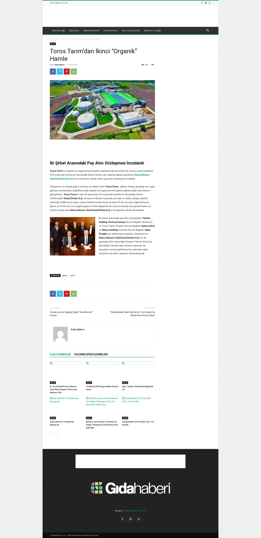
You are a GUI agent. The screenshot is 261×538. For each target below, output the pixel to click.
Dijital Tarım (74, 30)
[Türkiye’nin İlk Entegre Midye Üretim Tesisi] (102, 372)
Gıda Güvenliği (58, 30)
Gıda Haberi (59, 65)
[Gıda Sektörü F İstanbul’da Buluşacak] (66, 408)
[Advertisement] (156, 16)
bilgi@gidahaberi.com (135, 510)
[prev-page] (52, 434)
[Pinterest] (67, 71)
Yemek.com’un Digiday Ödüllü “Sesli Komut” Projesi (71, 314)
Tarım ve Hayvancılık (131, 30)
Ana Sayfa (54, 39)
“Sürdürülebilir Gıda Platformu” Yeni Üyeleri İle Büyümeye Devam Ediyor (132, 314)
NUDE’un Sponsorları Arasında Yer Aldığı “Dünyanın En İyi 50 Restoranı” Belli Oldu (102, 425)
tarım (73, 275)
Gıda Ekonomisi (110, 30)
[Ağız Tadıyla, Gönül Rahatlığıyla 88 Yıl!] (138, 372)
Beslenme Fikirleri (91, 30)
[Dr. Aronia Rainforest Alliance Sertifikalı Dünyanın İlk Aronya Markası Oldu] (66, 372)
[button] (207, 30)
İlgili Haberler (60, 354)
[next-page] (56, 434)
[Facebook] (202, 3)
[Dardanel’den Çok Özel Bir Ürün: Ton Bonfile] (138, 408)
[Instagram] (205, 3)
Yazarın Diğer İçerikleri (91, 354)
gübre (65, 275)
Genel (63, 39)
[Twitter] (209, 3)
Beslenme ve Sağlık (152, 30)
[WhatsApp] (74, 71)
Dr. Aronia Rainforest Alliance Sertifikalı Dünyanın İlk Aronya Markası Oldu (63, 389)
